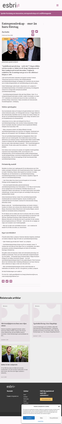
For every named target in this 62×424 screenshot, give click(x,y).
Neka (41, 418)
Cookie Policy (40, 421)
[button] (59, 406)
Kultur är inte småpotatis (9, 365)
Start (25, 394)
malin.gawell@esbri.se (15, 274)
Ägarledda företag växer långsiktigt (45, 323)
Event (25, 401)
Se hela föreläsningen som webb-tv (12, 271)
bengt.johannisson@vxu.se (30, 274)
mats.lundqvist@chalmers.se (10, 276)
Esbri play (26, 399)
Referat (6, 39)
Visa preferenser (54, 418)
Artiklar (26, 396)
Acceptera (28, 418)
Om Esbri (26, 403)
